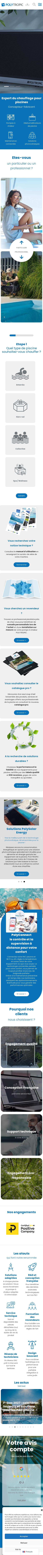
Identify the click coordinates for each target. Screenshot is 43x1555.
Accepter (24, 1536)
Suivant (21, 495)
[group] (21, 335)
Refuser (24, 1543)
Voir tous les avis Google (22, 1456)
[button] (42, 1510)
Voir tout (21, 1386)
